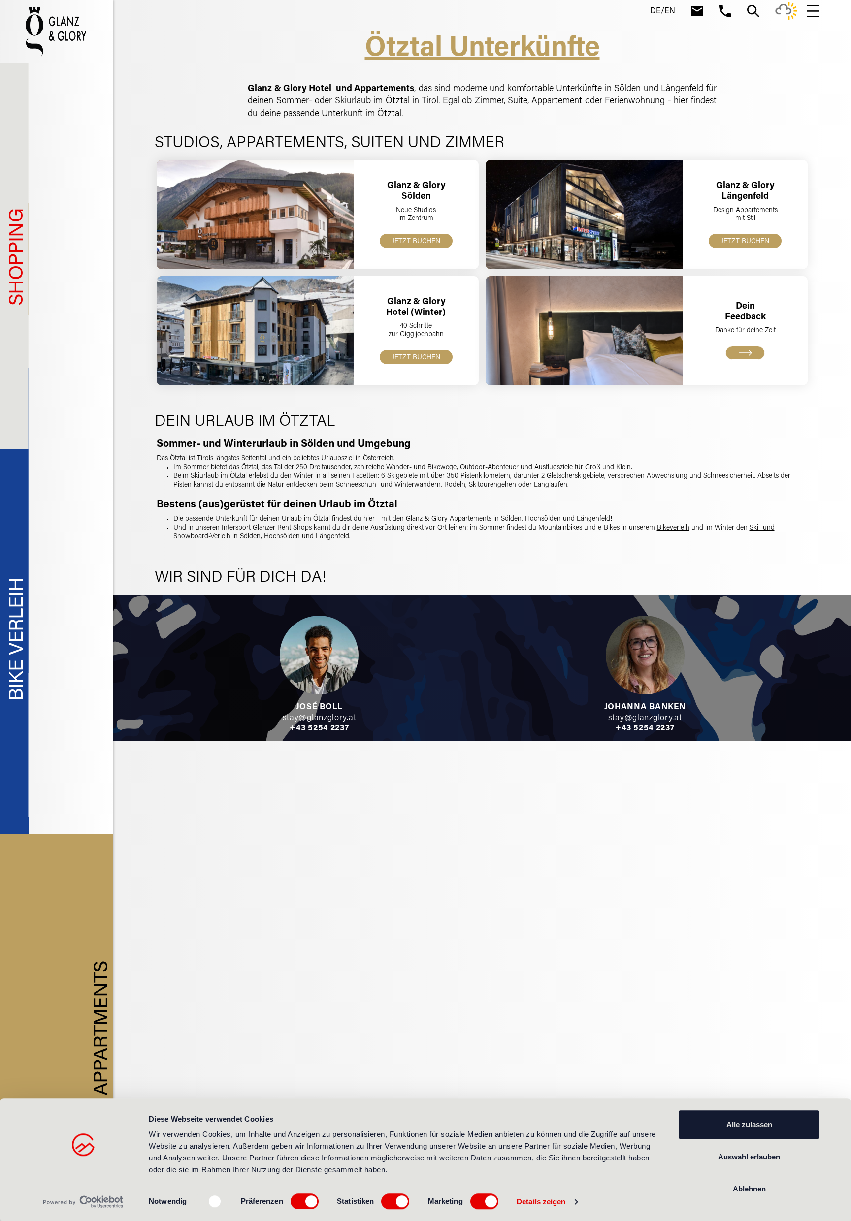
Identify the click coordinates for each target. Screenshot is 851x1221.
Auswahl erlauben (749, 1157)
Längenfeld (682, 89)
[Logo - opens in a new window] (83, 1201)
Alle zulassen (749, 1124)
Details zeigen (541, 1201)
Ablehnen (749, 1189)
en (669, 11)
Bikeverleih (673, 528)
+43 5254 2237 (319, 728)
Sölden (627, 89)
